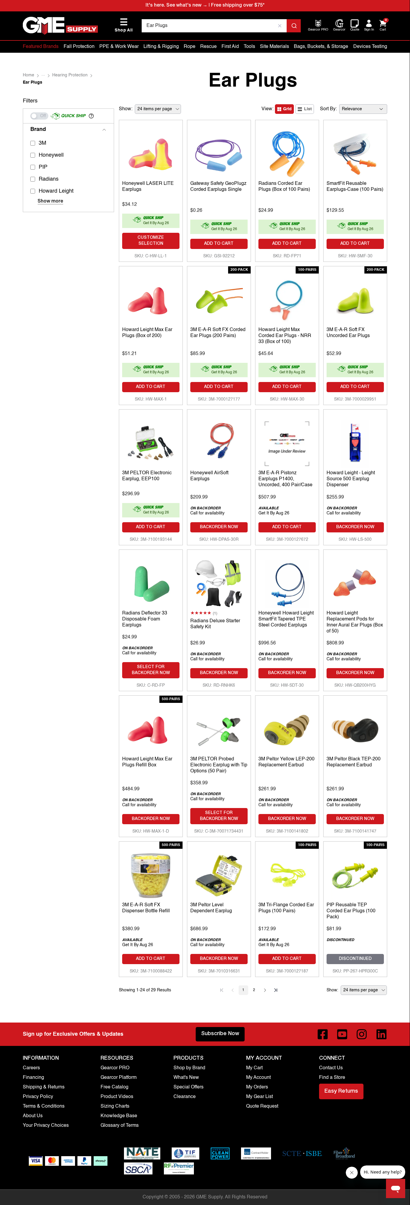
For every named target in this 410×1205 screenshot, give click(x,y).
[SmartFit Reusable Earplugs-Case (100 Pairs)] (355, 152)
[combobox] (221, 25)
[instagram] (361, 1034)
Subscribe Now (220, 1034)
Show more (50, 201)
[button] (91, 116)
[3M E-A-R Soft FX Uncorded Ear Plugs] (355, 299)
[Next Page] (265, 990)
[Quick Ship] (39, 116)
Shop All (124, 25)
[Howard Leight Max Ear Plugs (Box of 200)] (150, 299)
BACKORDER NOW (219, 527)
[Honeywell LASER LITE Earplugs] (150, 152)
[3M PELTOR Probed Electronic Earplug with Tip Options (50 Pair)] (219, 728)
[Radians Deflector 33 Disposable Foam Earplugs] (150, 582)
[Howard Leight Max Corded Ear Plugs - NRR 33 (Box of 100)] (287, 299)
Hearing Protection (70, 75)
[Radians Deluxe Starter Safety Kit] (219, 582)
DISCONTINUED (355, 959)
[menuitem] (318, 30)
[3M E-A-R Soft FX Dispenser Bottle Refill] (150, 874)
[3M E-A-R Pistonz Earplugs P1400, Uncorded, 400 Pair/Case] (287, 442)
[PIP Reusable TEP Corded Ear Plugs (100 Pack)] (355, 874)
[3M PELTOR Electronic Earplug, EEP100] (150, 442)
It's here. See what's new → (176, 5)
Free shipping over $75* (237, 5)
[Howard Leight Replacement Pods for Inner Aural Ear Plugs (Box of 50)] (355, 582)
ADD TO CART (219, 244)
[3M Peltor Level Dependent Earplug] (219, 874)
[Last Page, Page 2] (275, 990)
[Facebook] (322, 1034)
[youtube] (342, 1034)
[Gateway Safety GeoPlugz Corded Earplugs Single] (219, 152)
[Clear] (280, 25)
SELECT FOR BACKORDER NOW (151, 670)
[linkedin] (381, 1034)
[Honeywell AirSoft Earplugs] (219, 442)
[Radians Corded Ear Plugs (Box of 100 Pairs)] (287, 152)
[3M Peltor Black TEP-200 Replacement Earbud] (355, 728)
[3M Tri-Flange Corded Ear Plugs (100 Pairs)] (287, 874)
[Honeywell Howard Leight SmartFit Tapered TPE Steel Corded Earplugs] (287, 582)
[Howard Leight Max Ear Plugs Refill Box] (150, 728)
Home (28, 75)
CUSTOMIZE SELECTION (150, 241)
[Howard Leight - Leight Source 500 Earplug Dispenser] (355, 442)
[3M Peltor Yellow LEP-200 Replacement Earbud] (287, 728)
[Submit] (294, 25)
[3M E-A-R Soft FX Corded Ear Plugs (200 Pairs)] (219, 299)
